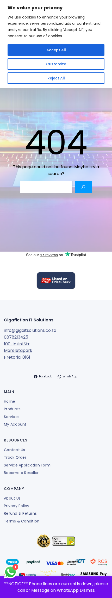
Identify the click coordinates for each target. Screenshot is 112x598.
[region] (56, 44)
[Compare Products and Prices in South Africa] (56, 281)
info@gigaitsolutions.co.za (30, 330)
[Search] (83, 187)
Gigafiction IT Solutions (28, 320)
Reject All (56, 78)
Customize (56, 64)
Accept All (56, 50)
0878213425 (16, 337)
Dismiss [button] (87, 590)
